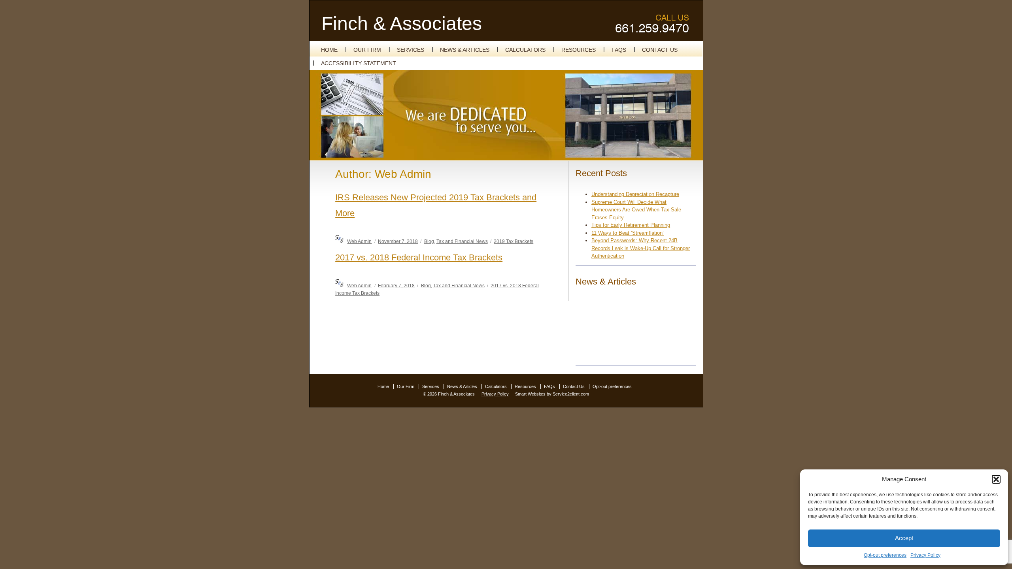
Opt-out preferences (885, 555)
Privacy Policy (925, 555)
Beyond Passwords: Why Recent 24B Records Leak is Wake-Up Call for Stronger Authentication (640, 248)
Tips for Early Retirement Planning (630, 225)
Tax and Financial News (462, 241)
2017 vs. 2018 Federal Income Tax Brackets (418, 257)
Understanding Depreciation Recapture (635, 194)
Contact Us (660, 50)
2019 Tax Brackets (513, 241)
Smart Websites (530, 394)
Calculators (525, 50)
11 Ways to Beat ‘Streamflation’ (627, 233)
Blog (429, 241)
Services (410, 50)
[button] (996, 479)
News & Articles (464, 50)
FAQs (619, 50)
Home (329, 50)
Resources (578, 50)
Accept (904, 538)
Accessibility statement (358, 63)
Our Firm (367, 50)
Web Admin (359, 241)
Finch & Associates (401, 23)
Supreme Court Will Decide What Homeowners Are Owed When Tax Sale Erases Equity (636, 209)
